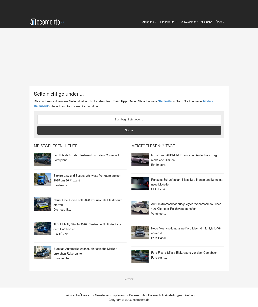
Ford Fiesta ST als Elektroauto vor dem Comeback (87, 155)
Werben (189, 295)
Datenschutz (137, 295)
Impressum (119, 295)
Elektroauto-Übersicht (78, 295)
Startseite (164, 101)
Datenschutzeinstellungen (165, 295)
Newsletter (102, 295)
